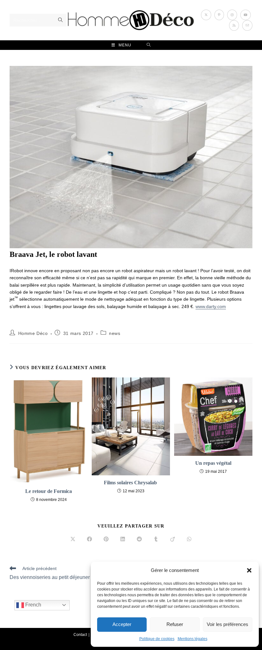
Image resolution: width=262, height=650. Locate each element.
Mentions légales (192, 639)
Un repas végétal (213, 463)
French (32, 604)
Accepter (121, 624)
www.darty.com (211, 306)
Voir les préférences (227, 624)
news (114, 333)
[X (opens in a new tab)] (206, 15)
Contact (80, 634)
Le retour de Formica (48, 491)
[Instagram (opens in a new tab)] (232, 15)
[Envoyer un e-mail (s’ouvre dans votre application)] (247, 25)
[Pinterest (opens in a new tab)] (219, 15)
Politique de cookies (156, 639)
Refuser (174, 624)
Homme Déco (33, 333)
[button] (249, 570)
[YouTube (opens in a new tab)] (245, 15)
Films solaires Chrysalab (131, 482)
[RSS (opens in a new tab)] (234, 25)
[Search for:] (149, 45)
